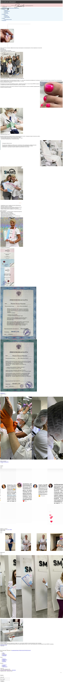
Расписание (4, 655)
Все (7, 461)
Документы (14, 670)
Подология (4, 661)
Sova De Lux (4, 664)
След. (8, 529)
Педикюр (5, 461)
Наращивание (4, 659)
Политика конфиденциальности (5, 670)
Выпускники (4, 654)
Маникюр (2, 461)
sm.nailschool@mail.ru (15, 650)
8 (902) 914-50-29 (3, 8)
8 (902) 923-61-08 (28, 650)
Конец (11, 529)
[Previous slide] (1, 395)
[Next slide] (1, 396)
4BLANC (4, 665)
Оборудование (4, 666)
